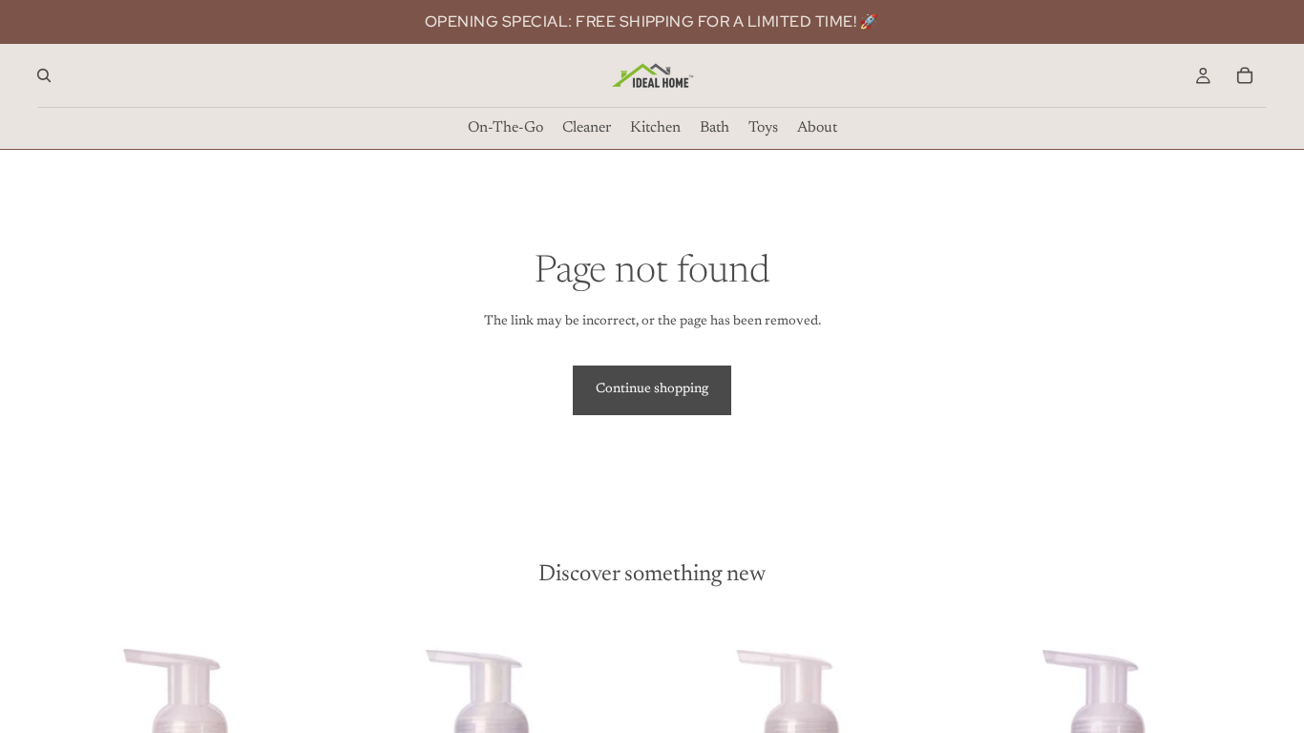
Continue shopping (652, 389)
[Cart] (1245, 75)
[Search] (44, 75)
